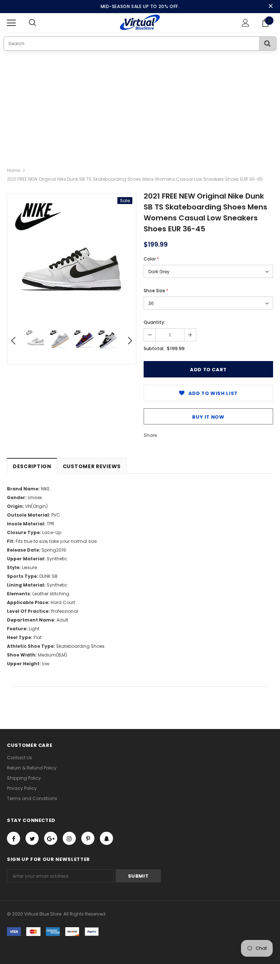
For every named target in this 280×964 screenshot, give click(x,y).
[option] (71, 257)
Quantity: (154, 322)
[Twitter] (32, 838)
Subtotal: (154, 348)
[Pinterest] (87, 838)
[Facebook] (13, 838)
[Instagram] (69, 838)
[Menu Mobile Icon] (11, 23)
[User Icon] (245, 23)
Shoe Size (156, 290)
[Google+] (50, 838)
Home (13, 170)
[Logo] (140, 22)
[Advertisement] (140, 105)
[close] (270, 6)
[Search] (267, 43)
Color (151, 259)
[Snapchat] (106, 838)
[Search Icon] (40, 23)
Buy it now (208, 417)
